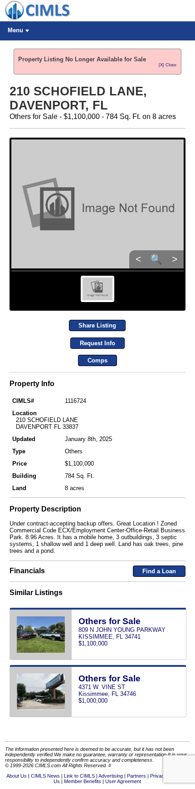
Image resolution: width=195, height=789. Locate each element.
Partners (136, 776)
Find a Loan (159, 571)
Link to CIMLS (79, 776)
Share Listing (97, 325)
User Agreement (123, 781)
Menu (15, 30)
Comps (97, 360)
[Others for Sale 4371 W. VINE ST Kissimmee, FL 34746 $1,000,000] (98, 715)
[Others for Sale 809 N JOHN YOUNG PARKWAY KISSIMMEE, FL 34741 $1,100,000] (98, 658)
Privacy (158, 776)
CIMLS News (45, 776)
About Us (16, 776)
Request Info (97, 343)
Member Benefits (82, 781)
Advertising (110, 776)
